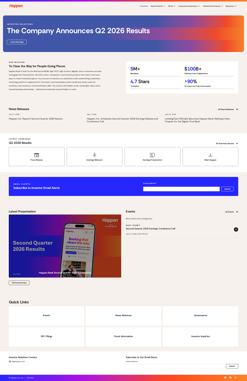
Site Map (30, 378)
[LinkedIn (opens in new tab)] (230, 377)
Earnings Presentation (152, 156)
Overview (144, 6)
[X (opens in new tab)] (235, 377)
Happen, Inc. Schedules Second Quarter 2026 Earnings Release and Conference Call (122, 120)
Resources (230, 6)
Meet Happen (210, 156)
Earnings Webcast (94, 156)
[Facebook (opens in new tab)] (225, 377)
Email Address (150, 183)
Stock (170, 6)
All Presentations (19, 283)
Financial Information (211, 6)
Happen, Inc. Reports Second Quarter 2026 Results (36, 118)
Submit (227, 189)
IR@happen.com (17, 361)
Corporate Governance (188, 6)
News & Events (157, 6)
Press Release (36, 156)
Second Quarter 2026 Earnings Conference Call (150, 228)
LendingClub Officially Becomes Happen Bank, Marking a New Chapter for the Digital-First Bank (197, 120)
